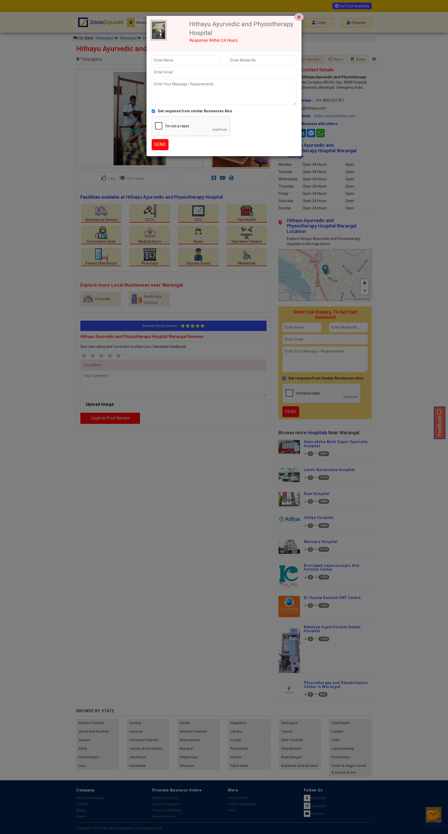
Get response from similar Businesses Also (195, 111)
